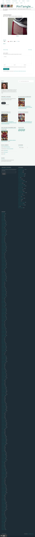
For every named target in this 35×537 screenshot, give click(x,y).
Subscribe (3, 103)
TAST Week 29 (6, 150)
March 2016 (3, 342)
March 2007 (3, 484)
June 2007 (3, 480)
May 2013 (3, 383)
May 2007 (3, 481)
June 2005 (3, 511)
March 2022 (3, 272)
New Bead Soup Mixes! (10, 148)
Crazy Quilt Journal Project (22, 181)
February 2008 (4, 469)
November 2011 (4, 407)
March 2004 (3, 528)
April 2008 (3, 466)
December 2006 (4, 488)
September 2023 (4, 250)
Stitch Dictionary (20, 203)
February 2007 (4, 485)
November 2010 (4, 424)
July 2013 (3, 380)
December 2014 (4, 357)
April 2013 (3, 384)
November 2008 (4, 457)
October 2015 (3, 349)
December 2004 (4, 518)
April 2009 (3, 450)
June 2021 (3, 283)
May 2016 (3, 339)
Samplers (19, 200)
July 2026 (3, 215)
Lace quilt (19, 196)
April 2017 (3, 325)
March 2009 (3, 451)
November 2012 (4, 391)
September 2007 (4, 476)
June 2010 (3, 431)
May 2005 (3, 513)
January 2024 (3, 245)
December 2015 (4, 346)
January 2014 (3, 372)
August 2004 (3, 521)
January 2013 (3, 388)
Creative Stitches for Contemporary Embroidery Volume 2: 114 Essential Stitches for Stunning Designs (25, 107)
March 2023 (3, 258)
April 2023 (3, 257)
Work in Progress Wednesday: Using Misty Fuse (15, 16)
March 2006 (3, 500)
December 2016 (4, 331)
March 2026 (3, 220)
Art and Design (20, 172)
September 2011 (4, 410)
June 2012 (3, 398)
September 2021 (4, 280)
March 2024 (3, 242)
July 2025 (3, 227)
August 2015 (3, 351)
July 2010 (3, 429)
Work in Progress (20, 207)
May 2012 (3, 399)
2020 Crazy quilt (20, 170)
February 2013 (4, 387)
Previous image (5, 49)
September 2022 (4, 267)
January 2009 (3, 454)
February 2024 (4, 243)
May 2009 (3, 448)
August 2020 (3, 297)
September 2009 (4, 443)
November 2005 (4, 506)
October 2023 (3, 249)
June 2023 (3, 254)
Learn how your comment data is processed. (20, 71)
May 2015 (3, 354)
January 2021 (3, 290)
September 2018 (4, 313)
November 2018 (4, 310)
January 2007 (3, 487)
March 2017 (3, 327)
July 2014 (3, 364)
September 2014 (4, 361)
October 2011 (3, 409)
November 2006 (4, 489)
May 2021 (3, 284)
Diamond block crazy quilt (21, 185)
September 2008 (4, 459)
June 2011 (3, 414)
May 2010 (3, 432)
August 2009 (3, 444)
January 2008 (3, 470)
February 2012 (4, 403)
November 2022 (4, 264)
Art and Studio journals (21, 173)
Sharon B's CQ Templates (21, 202)
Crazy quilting (20, 183)
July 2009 (3, 446)
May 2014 (3, 366)
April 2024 (3, 241)
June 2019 (3, 306)
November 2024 (4, 231)
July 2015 (3, 353)
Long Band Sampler (21, 198)
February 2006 (4, 502)
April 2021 (3, 286)
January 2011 (3, 421)
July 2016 (3, 338)
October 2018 (3, 312)
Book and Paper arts (21, 176)
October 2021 (3, 279)
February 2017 (4, 328)
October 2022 (3, 265)
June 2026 (3, 216)
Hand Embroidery (20, 191)
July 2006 (3, 495)
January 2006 (3, 503)
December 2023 (4, 246)
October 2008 (3, 458)
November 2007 (4, 473)
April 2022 (3, 271)
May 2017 (3, 324)
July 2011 (3, 413)
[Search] (24, 3)
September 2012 (4, 394)
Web (19, 206)
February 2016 (4, 343)
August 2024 (3, 235)
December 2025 (4, 224)
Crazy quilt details (20, 180)
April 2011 (3, 417)
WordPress (31, 533)
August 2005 (3, 510)
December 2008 (4, 455)
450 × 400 (5, 16)
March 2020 (3, 302)
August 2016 (3, 336)
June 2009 (3, 447)
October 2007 (3, 474)
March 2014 (3, 369)
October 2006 (3, 491)
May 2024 (3, 239)
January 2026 (3, 223)
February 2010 (4, 436)
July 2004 (3, 522)
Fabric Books (20, 187)
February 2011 (4, 420)
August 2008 (3, 461)
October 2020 (3, 294)
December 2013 (4, 373)
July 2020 (3, 298)
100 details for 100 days (21, 169)
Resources (19, 199)
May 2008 (3, 465)
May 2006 (3, 498)
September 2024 (4, 234)
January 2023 (3, 261)
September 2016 (4, 335)
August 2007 (3, 477)
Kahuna (28, 533)
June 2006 (3, 496)
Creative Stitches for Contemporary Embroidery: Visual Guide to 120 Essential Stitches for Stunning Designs (8, 122)
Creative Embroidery (21, 184)
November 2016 (4, 332)
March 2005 (3, 515)
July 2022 (3, 269)
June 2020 (3, 299)
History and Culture (21, 195)
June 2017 (3, 323)
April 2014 (3, 368)
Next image (30, 49)
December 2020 (4, 291)
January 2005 (3, 517)
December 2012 (4, 390)
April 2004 (3, 526)
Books (19, 177)
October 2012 (3, 392)
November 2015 (4, 347)
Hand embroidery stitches (21, 192)
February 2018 (4, 316)
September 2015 (4, 350)
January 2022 (3, 275)
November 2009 (4, 440)
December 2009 (4, 439)
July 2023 (3, 253)
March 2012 (3, 402)
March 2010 (3, 435)
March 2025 (3, 228)
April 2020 (3, 301)
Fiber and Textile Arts (21, 188)
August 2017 (3, 320)
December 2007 (4, 472)
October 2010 (3, 425)
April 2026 (3, 219)
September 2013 (4, 377)
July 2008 (3, 462)
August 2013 (3, 379)
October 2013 (3, 376)
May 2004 (3, 525)
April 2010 (3, 433)
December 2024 (4, 230)
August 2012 (3, 395)
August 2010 (3, 428)
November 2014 (4, 358)
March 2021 (3, 287)
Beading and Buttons (21, 174)
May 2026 (3, 217)
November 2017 (4, 317)
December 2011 (4, 406)
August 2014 (3, 362)
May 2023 (3, 256)
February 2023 (4, 260)
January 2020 (3, 305)
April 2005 (3, 514)
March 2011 (3, 418)
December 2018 (4, 309)
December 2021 (4, 276)
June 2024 (3, 238)
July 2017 (3, 321)
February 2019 (4, 308)
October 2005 (3, 507)
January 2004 (3, 529)
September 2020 (4, 295)
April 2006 (3, 499)
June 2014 (3, 365)
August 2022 (3, 268)
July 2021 (3, 282)
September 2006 (4, 492)
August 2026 (3, 213)
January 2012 (3, 405)
